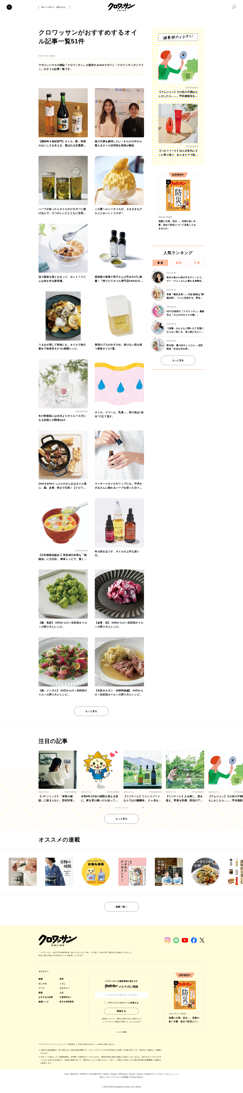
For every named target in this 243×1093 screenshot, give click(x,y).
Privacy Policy (136, 1077)
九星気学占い (65, 997)
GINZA (106, 1074)
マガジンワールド (112, 1077)
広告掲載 (124, 1077)
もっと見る (91, 711)
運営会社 (72, 1044)
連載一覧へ (121, 907)
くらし (62, 983)
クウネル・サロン (164, 1074)
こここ (174, 1074)
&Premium (123, 1074)
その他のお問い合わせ (105, 1044)
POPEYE (83, 1074)
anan (66, 1074)
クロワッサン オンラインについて (52, 1044)
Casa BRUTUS (95, 1074)
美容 (61, 979)
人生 (61, 992)
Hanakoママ (150, 1074)
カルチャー (64, 988)
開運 (41, 992)
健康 (41, 979)
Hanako (114, 1074)
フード (42, 988)
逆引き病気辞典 (66, 1001)
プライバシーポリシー (131, 1019)
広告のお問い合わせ (86, 1044)
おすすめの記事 (46, 997)
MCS (102, 1077)
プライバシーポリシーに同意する (123, 1003)
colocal (140, 1074)
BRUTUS (74, 1074)
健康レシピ (44, 1001)
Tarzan (132, 1074)
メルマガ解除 (121, 1032)
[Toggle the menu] (9, 7)
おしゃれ (43, 983)
